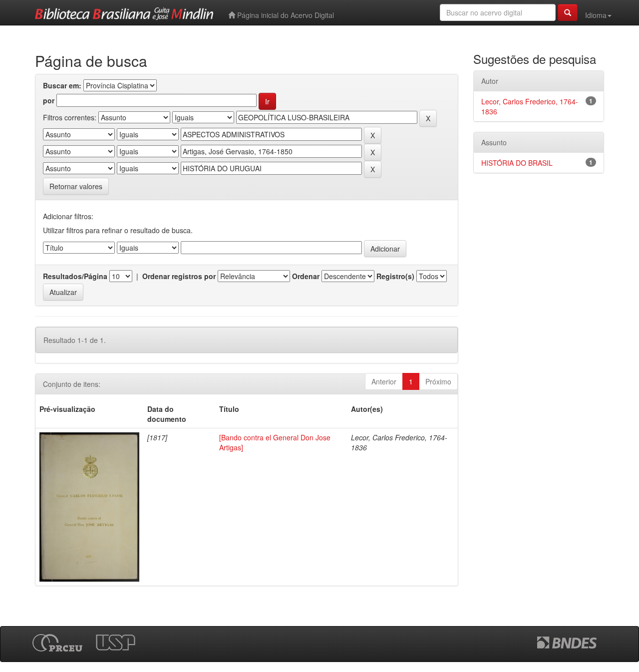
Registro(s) (395, 276)
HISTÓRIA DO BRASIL (517, 163)
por (48, 100)
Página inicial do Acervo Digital (284, 15)
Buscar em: (62, 85)
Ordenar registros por (179, 276)
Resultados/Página (75, 276)
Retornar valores (75, 186)
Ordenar (306, 276)
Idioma (596, 15)
